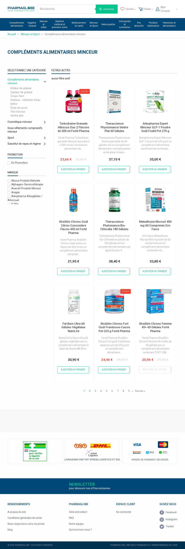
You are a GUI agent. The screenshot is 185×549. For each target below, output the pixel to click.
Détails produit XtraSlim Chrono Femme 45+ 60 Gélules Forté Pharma (154, 292)
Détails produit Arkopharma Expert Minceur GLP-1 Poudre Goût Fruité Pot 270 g (152, 91)
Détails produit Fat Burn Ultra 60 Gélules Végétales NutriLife (72, 290)
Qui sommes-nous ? (80, 529)
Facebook (171, 512)
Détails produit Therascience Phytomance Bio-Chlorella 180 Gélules (112, 190)
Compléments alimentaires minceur (23, 81)
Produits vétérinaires (153, 24)
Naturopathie (108, 24)
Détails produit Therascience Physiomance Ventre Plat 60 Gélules (111, 91)
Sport (11, 137)
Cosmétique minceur (20, 121)
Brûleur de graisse (20, 88)
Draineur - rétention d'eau (25, 100)
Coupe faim (17, 96)
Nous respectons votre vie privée (26, 523)
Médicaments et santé (79, 24)
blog (10, 529)
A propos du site (17, 511)
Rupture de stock (155, 369)
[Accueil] (21, 9)
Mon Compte (165, 9)
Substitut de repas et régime (24, 143)
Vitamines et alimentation (169, 24)
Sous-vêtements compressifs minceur (25, 130)
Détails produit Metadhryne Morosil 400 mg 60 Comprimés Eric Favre (153, 190)
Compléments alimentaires (16, 24)
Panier (147, 9)
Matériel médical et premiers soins (59, 24)
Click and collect (78, 511)
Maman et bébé (44, 24)
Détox (13, 104)
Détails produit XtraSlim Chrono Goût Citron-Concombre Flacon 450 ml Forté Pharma (72, 190)
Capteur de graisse (21, 92)
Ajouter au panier (73, 169)
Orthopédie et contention (125, 24)
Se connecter (123, 511)
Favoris (130, 9)
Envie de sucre (18, 107)
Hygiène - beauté (32, 24)
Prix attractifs (139, 24)
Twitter (169, 526)
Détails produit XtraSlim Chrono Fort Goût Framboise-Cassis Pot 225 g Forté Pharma (113, 292)
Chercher (109, 9)
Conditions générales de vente (25, 517)
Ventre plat (16, 115)
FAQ (71, 517)
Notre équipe (76, 523)
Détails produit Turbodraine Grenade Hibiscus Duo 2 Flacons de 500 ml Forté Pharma (72, 91)
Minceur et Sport (94, 24)
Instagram (171, 519)
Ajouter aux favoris (130, 169)
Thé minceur (17, 111)
